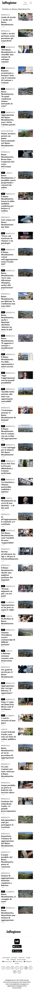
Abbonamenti (6, 957)
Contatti (28, 957)
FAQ (8, 959)
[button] (3, 967)
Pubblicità (13, 959)
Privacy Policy (8, 961)
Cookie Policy (18, 961)
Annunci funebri (21, 959)
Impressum (21, 957)
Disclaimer (14, 957)
